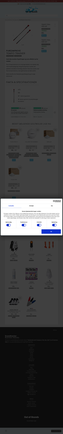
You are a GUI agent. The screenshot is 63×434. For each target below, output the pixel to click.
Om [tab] (52, 205)
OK (51, 231)
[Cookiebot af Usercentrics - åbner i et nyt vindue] (54, 201)
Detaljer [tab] (31, 205)
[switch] (24, 225)
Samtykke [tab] (11, 205)
